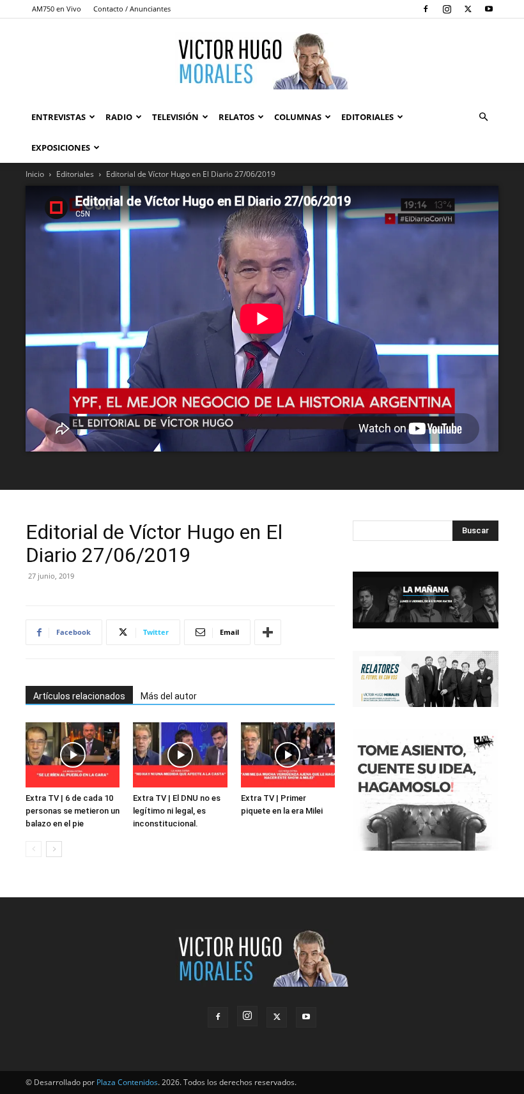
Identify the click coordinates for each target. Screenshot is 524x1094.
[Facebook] (425, 9)
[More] (267, 632)
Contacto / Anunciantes (132, 8)
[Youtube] (488, 9)
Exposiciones (60, 147)
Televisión (175, 117)
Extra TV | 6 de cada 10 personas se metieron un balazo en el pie (72, 810)
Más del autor (169, 696)
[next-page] (54, 849)
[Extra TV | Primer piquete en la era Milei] (288, 754)
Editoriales (367, 117)
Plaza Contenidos (127, 1082)
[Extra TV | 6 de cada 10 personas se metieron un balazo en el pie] (72, 754)
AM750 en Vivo (56, 8)
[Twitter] (467, 9)
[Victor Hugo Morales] (262, 60)
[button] (483, 117)
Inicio (35, 174)
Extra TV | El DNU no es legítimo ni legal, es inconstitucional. (176, 810)
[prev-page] (34, 849)
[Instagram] (446, 9)
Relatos (236, 117)
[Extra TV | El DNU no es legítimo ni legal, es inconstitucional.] (180, 754)
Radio (118, 117)
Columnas (297, 117)
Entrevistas (58, 117)
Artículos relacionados (79, 696)
